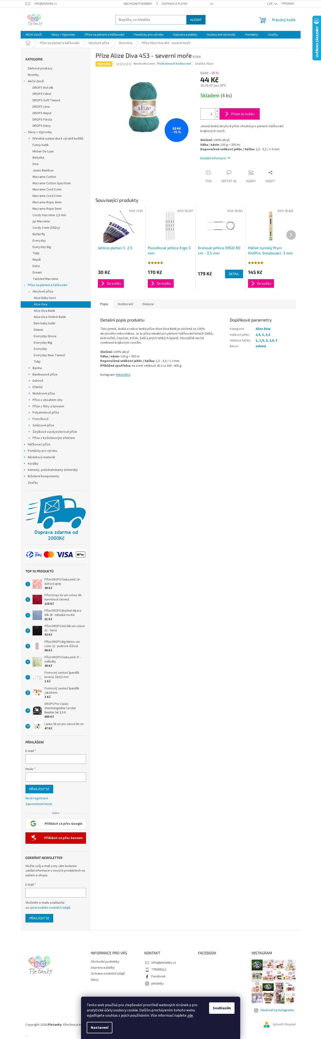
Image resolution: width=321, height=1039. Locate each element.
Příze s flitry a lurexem (48, 406)
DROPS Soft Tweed (46, 100)
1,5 (261, 340)
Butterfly (39, 234)
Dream (37, 272)
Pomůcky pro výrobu (42, 451)
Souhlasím (222, 1008)
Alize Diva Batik (44, 310)
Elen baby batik (44, 323)
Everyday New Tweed (49, 355)
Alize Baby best (45, 298)
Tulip (36, 253)
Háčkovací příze (39, 444)
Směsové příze (43, 425)
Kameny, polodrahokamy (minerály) (53, 470)
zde (190, 1015)
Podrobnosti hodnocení (174, 64)
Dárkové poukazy (40, 68)
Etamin (38, 329)
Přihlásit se (39, 789)
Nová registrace (36, 798)
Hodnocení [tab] (125, 304)
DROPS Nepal (42, 113)
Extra (36, 266)
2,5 (258, 334)
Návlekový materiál (41, 457)
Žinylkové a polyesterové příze (55, 431)
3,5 (268, 334)
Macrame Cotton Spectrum (52, 183)
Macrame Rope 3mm (47, 202)
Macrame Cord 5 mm (47, 196)
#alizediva (123, 374)
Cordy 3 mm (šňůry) (46, 227)
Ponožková (40, 419)
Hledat (196, 20)
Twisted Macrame (45, 279)
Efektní (38, 387)
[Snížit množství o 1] (217, 116)
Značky (33, 482)
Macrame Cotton (44, 177)
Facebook (158, 976)
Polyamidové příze (46, 412)
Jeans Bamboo (43, 170)
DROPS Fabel (42, 94)
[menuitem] (33, 35)
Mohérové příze (44, 393)
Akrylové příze (43, 291)
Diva (35, 164)
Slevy (95, 979)
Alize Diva (40, 304)
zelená (261, 346)
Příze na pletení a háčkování (47, 285)
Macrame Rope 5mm (47, 208)
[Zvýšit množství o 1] (217, 111)
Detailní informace (213, 158)
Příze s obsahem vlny (48, 400)
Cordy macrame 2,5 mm (49, 215)
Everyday (39, 240)
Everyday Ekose (45, 336)
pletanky (157, 983)
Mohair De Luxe (43, 151)
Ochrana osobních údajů (108, 973)
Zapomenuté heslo (38, 804)
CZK (270, 4)
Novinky (33, 75)
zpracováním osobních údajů (50, 907)
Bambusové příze (45, 374)
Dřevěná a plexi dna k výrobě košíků (58, 138)
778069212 (158, 969)
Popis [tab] (104, 304)
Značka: (204, 63)
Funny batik (41, 145)
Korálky (33, 463)
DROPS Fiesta (42, 119)
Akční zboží (36, 81)
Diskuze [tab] (148, 304)
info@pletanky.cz (163, 962)
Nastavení (99, 1027)
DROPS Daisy (42, 125)
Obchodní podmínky (137, 4)
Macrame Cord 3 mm (47, 189)
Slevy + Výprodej (40, 132)
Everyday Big (42, 247)
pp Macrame (41, 221)
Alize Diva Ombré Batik (50, 317)
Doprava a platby (175, 4)
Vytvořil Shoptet (284, 1024)
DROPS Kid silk (43, 87)
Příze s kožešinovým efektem (54, 438)
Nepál (37, 259)
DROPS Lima (41, 106)
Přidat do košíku (243, 114)
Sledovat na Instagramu (277, 1010)
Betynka (38, 157)
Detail (234, 274)
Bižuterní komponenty (43, 476)
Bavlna (37, 368)
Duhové (38, 380)
